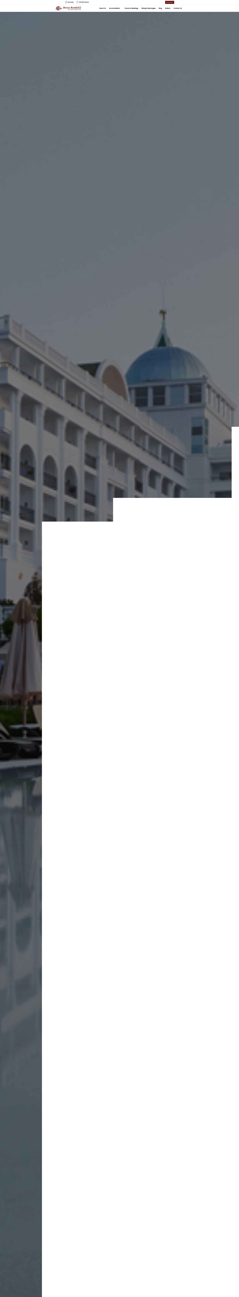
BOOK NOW (169, 2)
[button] (217, 773)
